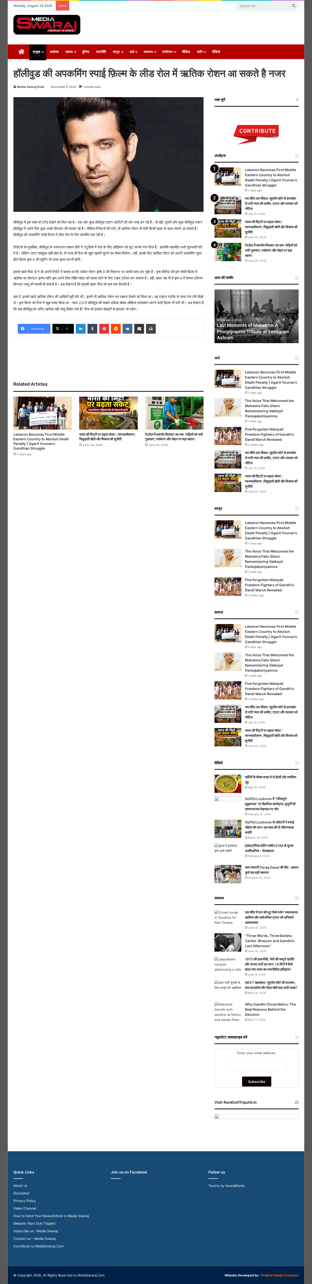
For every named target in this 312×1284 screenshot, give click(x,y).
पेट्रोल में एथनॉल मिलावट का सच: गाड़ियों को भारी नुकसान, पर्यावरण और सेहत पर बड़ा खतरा (271, 250)
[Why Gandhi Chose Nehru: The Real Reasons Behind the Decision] (227, 1012)
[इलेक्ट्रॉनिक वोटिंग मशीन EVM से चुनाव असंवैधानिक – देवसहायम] (227, 852)
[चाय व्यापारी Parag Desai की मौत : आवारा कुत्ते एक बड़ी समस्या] (227, 874)
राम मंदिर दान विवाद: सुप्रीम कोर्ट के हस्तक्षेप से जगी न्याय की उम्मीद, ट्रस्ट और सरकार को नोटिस (271, 203)
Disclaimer (21, 1193)
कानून (116, 52)
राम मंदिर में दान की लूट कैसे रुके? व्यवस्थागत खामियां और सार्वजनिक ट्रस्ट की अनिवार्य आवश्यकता (271, 917)
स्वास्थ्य (148, 52)
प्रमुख (36, 52)
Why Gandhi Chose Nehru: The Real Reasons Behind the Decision (270, 1009)
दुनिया (85, 52)
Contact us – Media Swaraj (34, 1239)
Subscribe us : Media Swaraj (35, 1231)
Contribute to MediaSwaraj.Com (38, 1246)
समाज (69, 52)
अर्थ (131, 52)
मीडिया (186, 52)
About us (20, 1186)
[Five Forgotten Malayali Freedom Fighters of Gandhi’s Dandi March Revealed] (227, 436)
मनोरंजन (167, 52)
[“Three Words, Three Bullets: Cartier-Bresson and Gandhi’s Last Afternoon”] (227, 942)
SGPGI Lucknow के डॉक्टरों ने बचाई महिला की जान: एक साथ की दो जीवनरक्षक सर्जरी (269, 827)
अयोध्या (54, 52)
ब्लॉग (200, 52)
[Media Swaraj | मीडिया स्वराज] (46, 25)
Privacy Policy (24, 1201)
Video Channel (24, 1208)
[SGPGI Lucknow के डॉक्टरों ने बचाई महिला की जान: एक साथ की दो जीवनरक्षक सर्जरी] (227, 829)
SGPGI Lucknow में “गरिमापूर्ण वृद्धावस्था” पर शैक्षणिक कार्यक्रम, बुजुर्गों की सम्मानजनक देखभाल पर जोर (270, 804)
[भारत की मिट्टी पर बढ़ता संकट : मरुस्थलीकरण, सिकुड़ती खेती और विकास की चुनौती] (108, 413)
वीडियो (216, 52)
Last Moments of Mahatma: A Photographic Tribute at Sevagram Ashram (253, 331)
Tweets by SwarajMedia (226, 1186)
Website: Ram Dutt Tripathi (34, 1223)
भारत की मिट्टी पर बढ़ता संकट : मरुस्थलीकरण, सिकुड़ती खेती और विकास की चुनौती (271, 227)
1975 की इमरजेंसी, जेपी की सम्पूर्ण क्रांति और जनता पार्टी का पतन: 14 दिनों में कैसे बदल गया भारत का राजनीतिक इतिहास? (269, 964)
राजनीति (101, 52)
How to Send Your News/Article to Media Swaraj (51, 1216)
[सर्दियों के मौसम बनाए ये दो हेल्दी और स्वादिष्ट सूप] (227, 784)
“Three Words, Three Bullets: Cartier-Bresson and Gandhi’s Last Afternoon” (269, 941)
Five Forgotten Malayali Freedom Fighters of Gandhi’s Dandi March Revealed (269, 434)
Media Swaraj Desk (30, 87)
